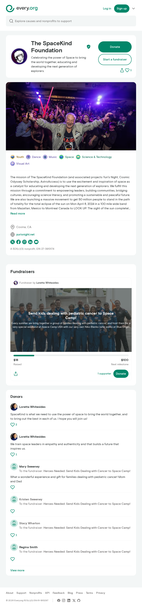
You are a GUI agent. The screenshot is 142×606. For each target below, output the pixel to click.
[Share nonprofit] (122, 70)
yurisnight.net (25, 234)
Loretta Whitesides (47, 282)
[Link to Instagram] (63, 600)
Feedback (59, 593)
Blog (70, 593)
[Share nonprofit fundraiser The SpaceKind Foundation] (15, 373)
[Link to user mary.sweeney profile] (14, 466)
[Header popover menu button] (133, 8)
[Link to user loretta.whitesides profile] (14, 407)
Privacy (100, 593)
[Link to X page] (12, 242)
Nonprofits (35, 593)
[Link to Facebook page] (18, 242)
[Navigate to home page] (22, 8)
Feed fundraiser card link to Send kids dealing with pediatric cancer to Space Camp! (67, 279)
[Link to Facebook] (58, 600)
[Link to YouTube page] (36, 242)
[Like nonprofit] (127, 70)
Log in (107, 8)
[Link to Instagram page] (24, 242)
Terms (89, 593)
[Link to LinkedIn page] (30, 242)
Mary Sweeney (29, 466)
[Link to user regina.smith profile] (14, 547)
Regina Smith (28, 547)
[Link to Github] (78, 600)
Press (79, 593)
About (9, 593)
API (47, 593)
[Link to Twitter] (74, 600)
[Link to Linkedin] (69, 600)
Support (21, 593)
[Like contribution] (13, 424)
